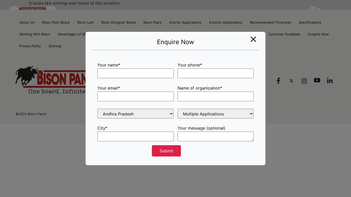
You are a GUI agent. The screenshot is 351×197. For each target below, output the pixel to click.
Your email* (108, 88)
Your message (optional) (201, 128)
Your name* (108, 65)
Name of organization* (200, 88)
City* (102, 128)
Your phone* (190, 65)
